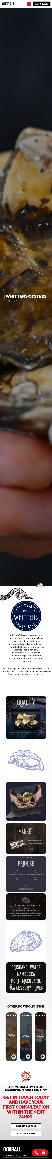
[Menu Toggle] (29, 4)
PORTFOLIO (13, 1015)
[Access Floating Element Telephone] (36, 1152)
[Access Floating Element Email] (43, 1152)
